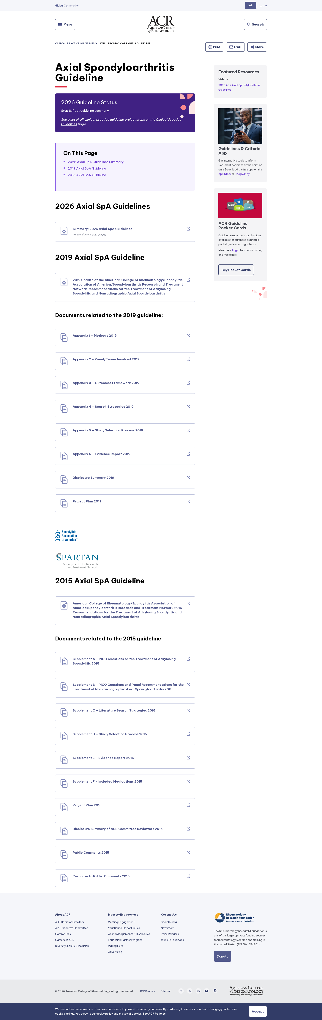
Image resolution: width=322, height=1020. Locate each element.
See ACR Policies (154, 1013)
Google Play (242, 174)
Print (216, 47)
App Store (224, 174)
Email (237, 47)
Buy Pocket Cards (236, 270)
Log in (235, 250)
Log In (263, 5)
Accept (258, 1011)
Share (259, 47)
